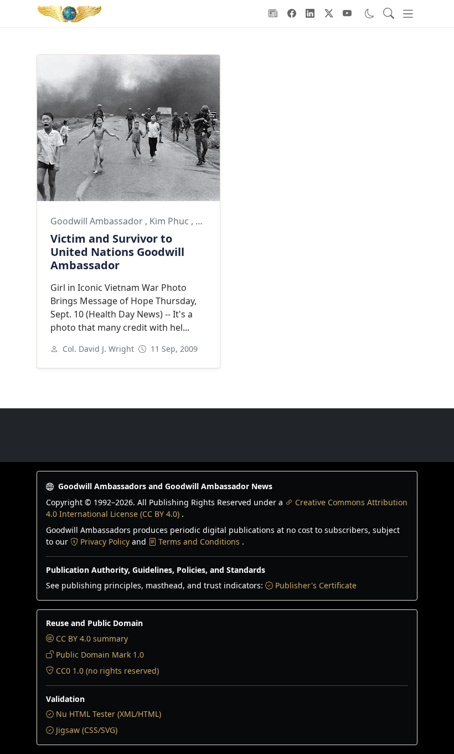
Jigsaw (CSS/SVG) (86, 730)
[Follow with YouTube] (347, 13)
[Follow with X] (329, 13)
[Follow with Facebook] (292, 13)
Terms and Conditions (200, 541)
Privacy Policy (106, 541)
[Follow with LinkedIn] (310, 13)
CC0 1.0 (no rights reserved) (107, 670)
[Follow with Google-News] (273, 13)
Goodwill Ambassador (97, 221)
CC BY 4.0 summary (92, 638)
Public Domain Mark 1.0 (100, 654)
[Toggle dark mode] (369, 13)
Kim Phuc (170, 221)
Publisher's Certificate (316, 585)
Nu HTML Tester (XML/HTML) (108, 714)
